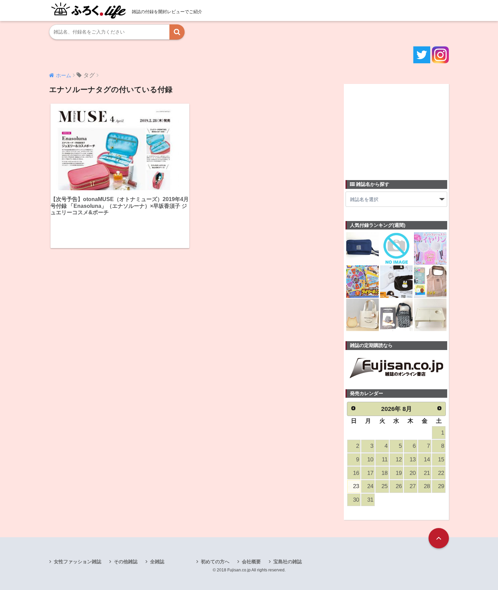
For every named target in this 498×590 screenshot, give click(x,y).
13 (413, 459)
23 (356, 486)
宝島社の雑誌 (287, 561)
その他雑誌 (126, 561)
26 (399, 486)
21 (427, 473)
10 (370, 459)
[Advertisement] (396, 128)
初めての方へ (215, 561)
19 (399, 473)
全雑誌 (157, 561)
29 (441, 486)
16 (356, 473)
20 (413, 473)
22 (441, 473)
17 (370, 473)
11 (385, 459)
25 (384, 486)
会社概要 (251, 561)
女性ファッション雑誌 (77, 561)
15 (441, 459)
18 (384, 473)
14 (427, 459)
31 (370, 500)
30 (356, 500)
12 (399, 459)
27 (413, 486)
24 (370, 486)
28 (427, 486)
